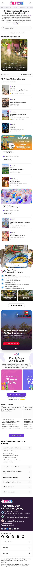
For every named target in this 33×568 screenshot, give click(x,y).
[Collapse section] (29, 448)
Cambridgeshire (8, 7)
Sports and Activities (23, 7)
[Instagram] (18, 536)
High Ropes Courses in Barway (11, 455)
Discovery (5, 547)
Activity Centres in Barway (9, 451)
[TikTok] (13, 536)
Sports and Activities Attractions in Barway (12, 472)
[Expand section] (29, 467)
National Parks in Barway (9, 457)
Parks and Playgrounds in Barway (11, 459)
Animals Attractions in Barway (11, 466)
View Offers (21, 32)
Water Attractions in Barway (10, 477)
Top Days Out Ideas (8, 542)
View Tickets (12, 32)
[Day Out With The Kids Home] (16, 3)
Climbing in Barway (8, 453)
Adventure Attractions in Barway (12, 447)
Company (5, 553)
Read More (16, 24)
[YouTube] (23, 536)
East (2, 7)
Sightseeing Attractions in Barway (12, 482)
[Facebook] (2, 536)
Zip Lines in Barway (8, 462)
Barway (15, 7)
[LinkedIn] (7, 536)
